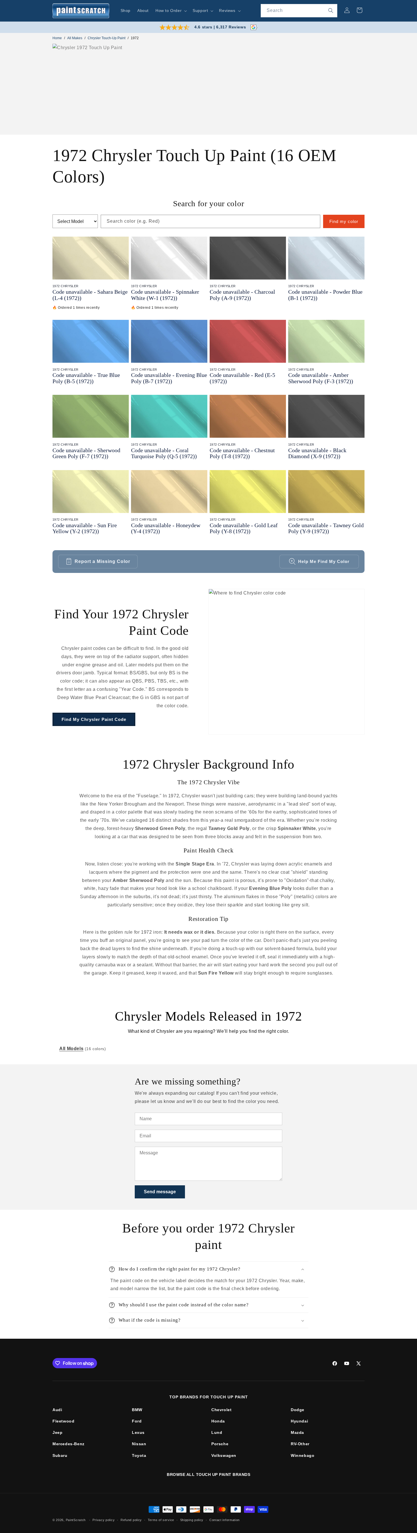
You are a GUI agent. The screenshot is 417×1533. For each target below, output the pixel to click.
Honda (218, 1421)
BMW (137, 1409)
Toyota (139, 1455)
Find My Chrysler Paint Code (94, 719)
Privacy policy (103, 1519)
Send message (160, 1191)
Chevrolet (221, 1409)
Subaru (60, 1455)
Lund (216, 1432)
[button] (170, 10)
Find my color (343, 221)
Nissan (139, 1444)
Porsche (219, 1444)
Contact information (224, 1519)
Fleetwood (63, 1421)
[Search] (331, 10)
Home (57, 38)
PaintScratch (76, 1520)
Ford (137, 1421)
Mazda (297, 1432)
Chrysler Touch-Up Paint (106, 38)
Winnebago (302, 1455)
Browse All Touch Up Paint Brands (208, 1474)
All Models (71, 1048)
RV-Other (300, 1444)
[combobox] (299, 10)
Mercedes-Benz (68, 1444)
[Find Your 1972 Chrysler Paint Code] (286, 662)
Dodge (297, 1409)
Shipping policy (192, 1519)
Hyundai (299, 1421)
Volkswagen (223, 1455)
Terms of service (161, 1519)
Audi (57, 1409)
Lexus (138, 1432)
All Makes (74, 38)
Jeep (57, 1432)
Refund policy (131, 1519)
